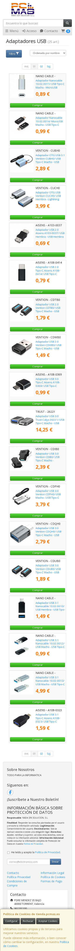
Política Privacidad (18, 877)
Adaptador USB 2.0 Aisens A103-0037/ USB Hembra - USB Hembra (50, 233)
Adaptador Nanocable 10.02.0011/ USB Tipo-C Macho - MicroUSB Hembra (50, 86)
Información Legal (52, 873)
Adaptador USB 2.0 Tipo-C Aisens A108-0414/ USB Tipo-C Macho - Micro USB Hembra (48, 273)
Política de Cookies (53, 877)
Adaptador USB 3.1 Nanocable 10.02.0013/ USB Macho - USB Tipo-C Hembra (50, 682)
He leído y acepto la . (36, 852)
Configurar (11, 921)
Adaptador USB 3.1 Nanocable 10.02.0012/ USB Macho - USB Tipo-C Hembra (50, 645)
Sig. (49, 66)
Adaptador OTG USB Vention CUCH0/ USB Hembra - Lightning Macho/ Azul (48, 198)
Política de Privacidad (33, 843)
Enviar (55, 861)
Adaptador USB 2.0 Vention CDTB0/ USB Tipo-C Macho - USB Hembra (48, 310)
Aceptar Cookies (47, 921)
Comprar (37, 105)
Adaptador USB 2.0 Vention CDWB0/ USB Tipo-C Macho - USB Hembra (48, 347)
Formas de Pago (51, 881)
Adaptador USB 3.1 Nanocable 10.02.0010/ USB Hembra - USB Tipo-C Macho (50, 608)
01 (34, 66)
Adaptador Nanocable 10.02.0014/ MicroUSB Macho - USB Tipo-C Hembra (49, 123)
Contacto (51, 31)
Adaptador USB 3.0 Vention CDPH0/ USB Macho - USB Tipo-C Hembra (48, 496)
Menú (13, 31)
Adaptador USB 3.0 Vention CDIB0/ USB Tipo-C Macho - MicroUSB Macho (48, 459)
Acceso (31, 31)
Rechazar (28, 921)
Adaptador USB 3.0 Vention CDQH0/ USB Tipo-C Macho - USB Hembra (48, 533)
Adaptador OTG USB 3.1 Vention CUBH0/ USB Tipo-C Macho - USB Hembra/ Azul (50, 160)
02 (41, 66)
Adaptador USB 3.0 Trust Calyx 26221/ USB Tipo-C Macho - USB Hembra (50, 421)
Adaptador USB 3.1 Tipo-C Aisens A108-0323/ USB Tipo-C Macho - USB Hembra (49, 720)
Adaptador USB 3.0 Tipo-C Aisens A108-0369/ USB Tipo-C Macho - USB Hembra (49, 384)
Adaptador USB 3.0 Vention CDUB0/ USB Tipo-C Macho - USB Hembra (48, 570)
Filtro (12, 54)
